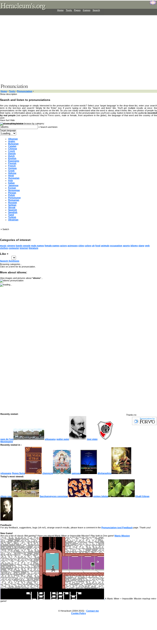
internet (24, 248)
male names (37, 245)
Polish (11, 195)
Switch (5, 229)
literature (33, 248)
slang (141, 245)
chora (3, 496)
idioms (134, 245)
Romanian (13, 200)
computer (14, 248)
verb (147, 245)
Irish (10, 180)
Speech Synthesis (9, 261)
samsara (76, 473)
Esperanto (13, 161)
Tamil (11, 215)
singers (11, 245)
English (12, 158)
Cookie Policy (78, 613)
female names (52, 245)
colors (88, 245)
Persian (12, 192)
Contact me (92, 611)
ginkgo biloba (100, 496)
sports (126, 245)
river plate (92, 439)
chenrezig (47, 473)
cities (81, 245)
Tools (69, 10)
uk (93, 245)
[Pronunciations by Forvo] (144, 424)
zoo (9, 496)
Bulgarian (13, 143)
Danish (12, 153)
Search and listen (48, 127)
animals (105, 245)
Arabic (11, 141)
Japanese (13, 185)
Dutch (11, 156)
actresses (72, 245)
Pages (77, 10)
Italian (11, 183)
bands (19, 245)
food (97, 245)
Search (96, 10)
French (12, 166)
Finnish (12, 163)
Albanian (13, 139)
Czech (11, 151)
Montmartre (6, 441)
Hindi (11, 175)
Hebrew (12, 173)
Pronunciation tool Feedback (117, 527)
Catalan (12, 146)
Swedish (12, 212)
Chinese (12, 148)
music (3, 245)
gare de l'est (6, 439)
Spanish (12, 210)
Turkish (12, 217)
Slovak (11, 207)
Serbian (12, 205)
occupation (116, 245)
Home (60, 10)
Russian (12, 202)
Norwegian (14, 190)
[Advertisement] (76, 49)
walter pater (62, 439)
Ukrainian (13, 219)
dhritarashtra (104, 473)
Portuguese (14, 197)
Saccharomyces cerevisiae (54, 496)
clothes (4, 248)
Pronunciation (24, 91)
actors (63, 245)
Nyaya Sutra (18, 473)
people (26, 245)
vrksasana (50, 439)
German (12, 168)
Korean (12, 188)
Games (86, 10)
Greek (11, 170)
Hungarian (13, 178)
